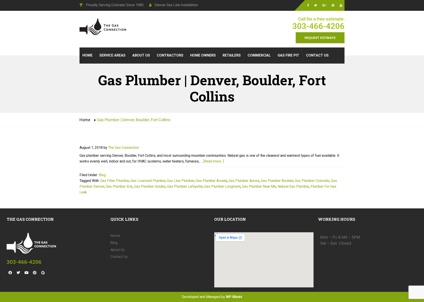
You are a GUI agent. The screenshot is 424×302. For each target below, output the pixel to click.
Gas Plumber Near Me (259, 186)
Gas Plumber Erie (119, 186)
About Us (117, 250)
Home (85, 119)
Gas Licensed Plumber (148, 181)
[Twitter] (18, 272)
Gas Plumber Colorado (312, 181)
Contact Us (119, 257)
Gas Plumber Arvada (211, 181)
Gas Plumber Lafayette (185, 186)
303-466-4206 (318, 26)
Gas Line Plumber (180, 181)
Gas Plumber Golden (150, 186)
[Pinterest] (34, 272)
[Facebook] (10, 272)
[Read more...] (213, 161)
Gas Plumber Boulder (277, 181)
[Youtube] (26, 272)
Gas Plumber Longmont (222, 186)
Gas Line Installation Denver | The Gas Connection (104, 27)
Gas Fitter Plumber (114, 181)
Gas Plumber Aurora (244, 181)
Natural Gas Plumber (293, 186)
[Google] (42, 272)
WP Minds (234, 297)
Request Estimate (320, 38)
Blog (102, 175)
